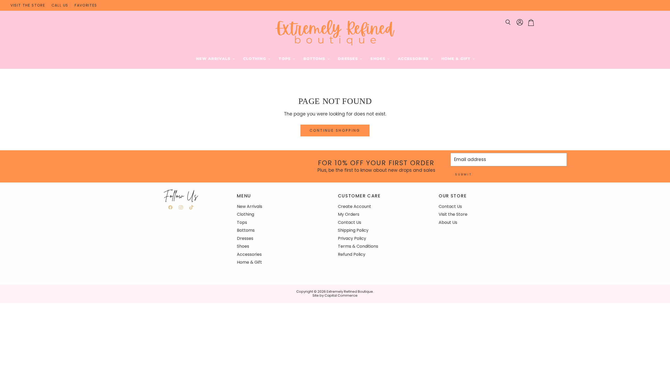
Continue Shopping (335, 130)
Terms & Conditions (358, 246)
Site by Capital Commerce (335, 295)
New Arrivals (214, 58)
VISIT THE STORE (27, 5)
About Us (448, 222)
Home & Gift (456, 58)
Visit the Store (453, 214)
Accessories (414, 58)
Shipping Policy (353, 230)
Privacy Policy (352, 238)
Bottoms (315, 58)
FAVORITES (86, 5)
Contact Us (349, 222)
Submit (463, 174)
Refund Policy (351, 254)
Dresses (348, 58)
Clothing (255, 58)
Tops (285, 58)
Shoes (378, 58)
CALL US (60, 5)
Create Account (354, 206)
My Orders (348, 214)
